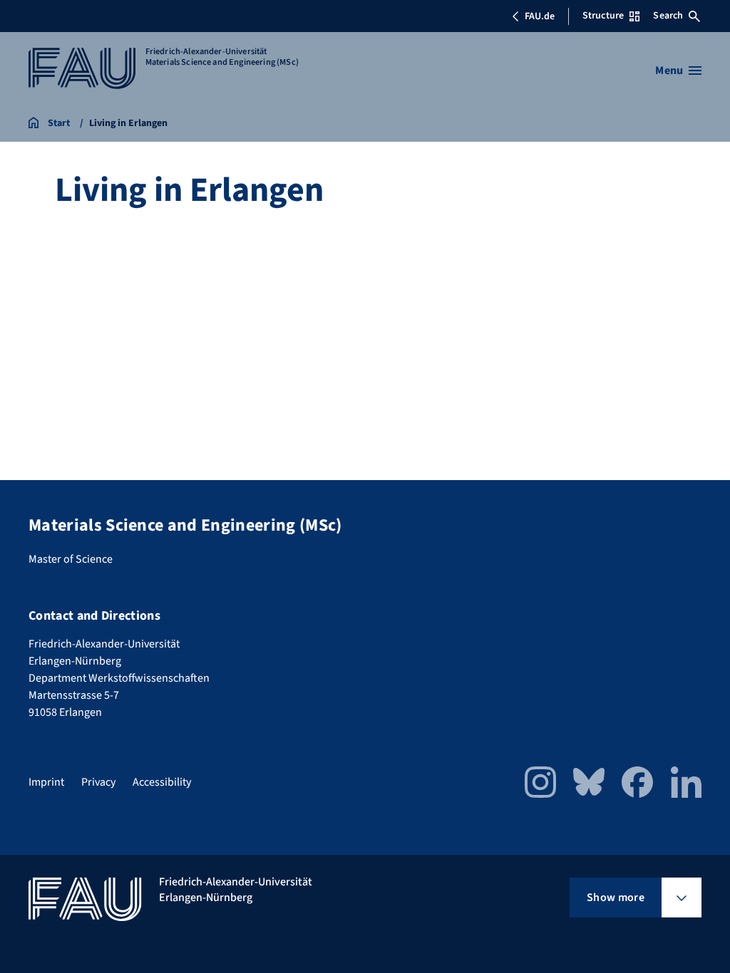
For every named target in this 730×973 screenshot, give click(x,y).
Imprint (46, 782)
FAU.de (540, 16)
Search (668, 16)
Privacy (98, 782)
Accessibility (162, 782)
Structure (603, 16)
